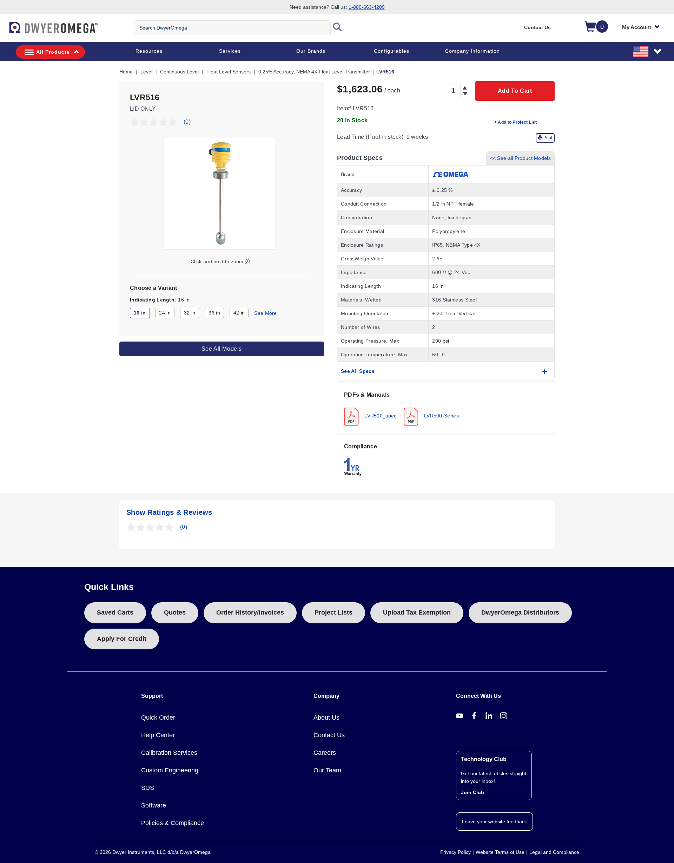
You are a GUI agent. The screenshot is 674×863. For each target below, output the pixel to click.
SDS (147, 787)
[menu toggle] (30, 51)
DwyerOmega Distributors (520, 612)
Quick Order (158, 717)
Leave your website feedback (494, 821)
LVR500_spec (380, 415)
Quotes (175, 612)
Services (230, 51)
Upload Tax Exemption (417, 612)
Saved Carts (115, 612)
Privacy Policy (455, 852)
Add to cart (515, 91)
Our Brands (310, 51)
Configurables (391, 51)
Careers (324, 752)
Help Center (158, 735)
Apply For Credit (121, 638)
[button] (647, 51)
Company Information (472, 51)
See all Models (221, 348)
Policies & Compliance (172, 822)
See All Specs (358, 371)
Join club (472, 792)
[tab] (446, 408)
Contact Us (537, 27)
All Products (53, 52)
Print (547, 137)
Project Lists (333, 612)
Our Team (327, 770)
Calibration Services (169, 752)
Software (153, 805)
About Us (326, 717)
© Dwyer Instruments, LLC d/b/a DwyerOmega (153, 852)
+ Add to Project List (515, 122)
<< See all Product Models (520, 158)
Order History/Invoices (250, 612)
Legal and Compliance (554, 852)
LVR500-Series (441, 415)
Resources (149, 51)
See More (265, 313)
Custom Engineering (169, 770)
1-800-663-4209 (367, 7)
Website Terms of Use (500, 852)
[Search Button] (337, 27)
